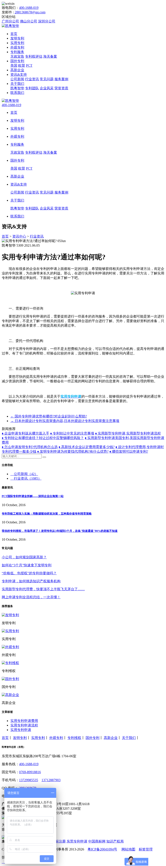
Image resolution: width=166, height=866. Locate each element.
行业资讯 (32, 79)
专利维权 (74, 738)
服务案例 (61, 79)
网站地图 (128, 849)
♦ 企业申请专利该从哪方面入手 (25, 433)
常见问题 (47, 79)
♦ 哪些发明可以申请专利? (128, 451)
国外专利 (17, 61)
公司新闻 (17, 79)
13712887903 (51, 780)
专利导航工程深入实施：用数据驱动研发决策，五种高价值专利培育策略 (47, 513)
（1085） (28, 478)
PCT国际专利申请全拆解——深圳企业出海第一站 (33, 496)
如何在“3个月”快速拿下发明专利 (26, 565)
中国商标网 (96, 841)
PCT (29, 65)
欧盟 (21, 65)
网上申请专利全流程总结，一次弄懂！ (31, 597)
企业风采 (47, 88)
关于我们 (17, 83)
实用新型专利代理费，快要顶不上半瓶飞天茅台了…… (43, 589)
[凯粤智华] (10, 26)
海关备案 (50, 56)
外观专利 (17, 47)
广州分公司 (10, 21)
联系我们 (17, 92)
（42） (26, 474)
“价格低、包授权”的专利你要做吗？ (29, 573)
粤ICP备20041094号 (102, 849)
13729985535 (28, 780)
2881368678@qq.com (30, 12)
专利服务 (17, 52)
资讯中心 (19, 236)
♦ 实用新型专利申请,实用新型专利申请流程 (128, 433)
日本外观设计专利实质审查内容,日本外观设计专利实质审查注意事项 (64, 421)
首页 (13, 34)
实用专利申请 (20, 730)
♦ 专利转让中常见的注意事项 (72, 433)
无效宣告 (17, 56)
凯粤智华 (17, 88)
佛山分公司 (28, 21)
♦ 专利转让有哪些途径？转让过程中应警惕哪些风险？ (43, 438)
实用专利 (17, 43)
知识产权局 (115, 841)
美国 (13, 65)
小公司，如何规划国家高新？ (24, 557)
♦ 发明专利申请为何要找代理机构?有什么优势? (73, 451)
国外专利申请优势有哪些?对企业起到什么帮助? (48, 416)
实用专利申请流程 (24, 725)
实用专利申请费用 (24, 721)
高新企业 (17, 70)
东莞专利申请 (77, 841)
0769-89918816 (30, 772)
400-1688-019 (28, 7)
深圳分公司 (46, 21)
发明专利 (17, 38)
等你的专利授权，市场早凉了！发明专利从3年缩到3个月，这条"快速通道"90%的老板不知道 (60, 530)
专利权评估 (33, 56)
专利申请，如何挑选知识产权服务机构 (31, 581)
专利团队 (32, 88)
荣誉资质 (61, 88)
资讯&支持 (18, 74)
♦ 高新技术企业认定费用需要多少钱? (87, 447)
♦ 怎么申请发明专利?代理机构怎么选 (30, 447)
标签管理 (146, 849)
